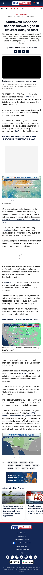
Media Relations (21, 546)
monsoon (30, 97)
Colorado (24, 373)
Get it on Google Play (28, 562)
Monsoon (25, 468)
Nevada (27, 465)
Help (21, 553)
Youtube (21, 557)
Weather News (16, 9)
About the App (21, 533)
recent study (9, 282)
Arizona (10, 465)
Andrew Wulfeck (15, 48)
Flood (31, 462)
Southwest (23, 462)
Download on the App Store (14, 562)
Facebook (15, 51)
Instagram (17, 557)
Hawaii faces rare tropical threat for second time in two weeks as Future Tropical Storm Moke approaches (13, 511)
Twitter (19, 51)
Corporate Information (21, 549)
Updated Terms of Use (21, 539)
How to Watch (27, 9)
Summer (10, 468)
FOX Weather (32, 48)
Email (23, 51)
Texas (17, 468)
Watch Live (5, 9)
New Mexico (19, 465)
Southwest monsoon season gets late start (19, 81)
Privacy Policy (21, 536)
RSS (35, 557)
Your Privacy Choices (23, 543)
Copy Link (27, 51)
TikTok (30, 557)
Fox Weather (21, 3)
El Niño (17, 131)
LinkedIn (26, 557)
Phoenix (5, 230)
